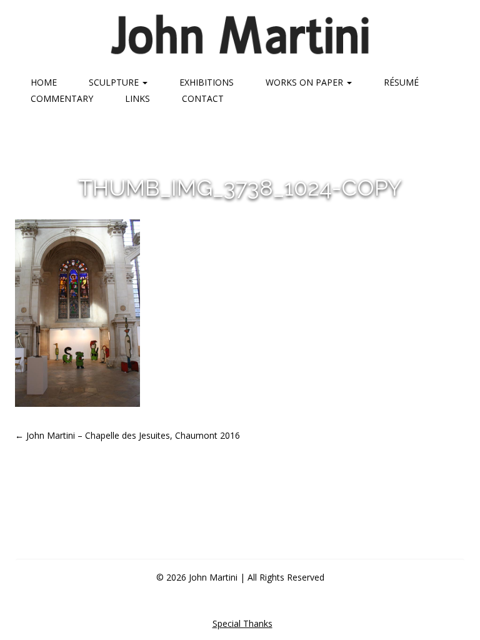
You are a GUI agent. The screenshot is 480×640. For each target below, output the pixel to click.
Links (137, 98)
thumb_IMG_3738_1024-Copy (240, 187)
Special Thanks (242, 623)
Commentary (62, 98)
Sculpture (115, 82)
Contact (203, 98)
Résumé (401, 82)
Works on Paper (306, 82)
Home (44, 82)
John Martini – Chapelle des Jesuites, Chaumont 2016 (127, 435)
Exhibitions (206, 82)
